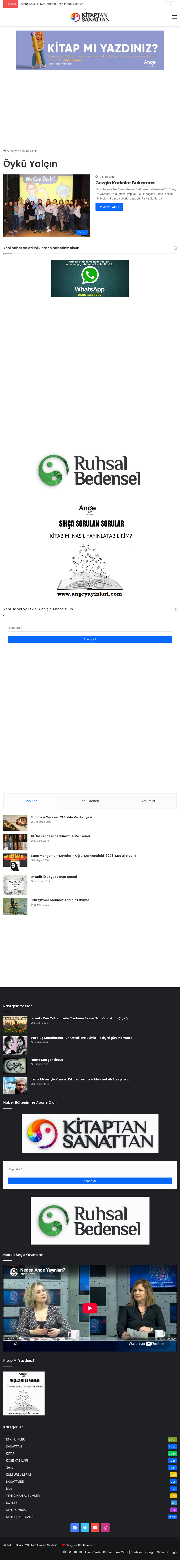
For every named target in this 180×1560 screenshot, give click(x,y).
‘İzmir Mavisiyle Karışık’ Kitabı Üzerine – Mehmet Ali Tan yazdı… (80, 1079)
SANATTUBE (15, 1481)
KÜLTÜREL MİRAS (19, 1474)
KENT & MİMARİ (17, 1509)
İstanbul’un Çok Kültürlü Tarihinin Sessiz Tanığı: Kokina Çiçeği (79, 1018)
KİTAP (10, 1453)
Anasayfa (12, 150)
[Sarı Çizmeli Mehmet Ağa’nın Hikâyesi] (15, 906)
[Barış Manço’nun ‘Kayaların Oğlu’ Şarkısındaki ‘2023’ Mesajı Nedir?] (15, 862)
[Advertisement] (90, 110)
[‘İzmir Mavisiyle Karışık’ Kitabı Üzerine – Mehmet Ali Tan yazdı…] (15, 1085)
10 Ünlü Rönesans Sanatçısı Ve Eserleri (61, 836)
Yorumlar (148, 801)
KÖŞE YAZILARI (17, 1460)
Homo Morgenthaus (47, 1060)
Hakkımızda (93, 1552)
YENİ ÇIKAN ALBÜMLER (23, 1495)
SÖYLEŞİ (12, 1502)
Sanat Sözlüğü (167, 1552)
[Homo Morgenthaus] (15, 1066)
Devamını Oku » (109, 206)
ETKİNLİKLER (15, 1439)
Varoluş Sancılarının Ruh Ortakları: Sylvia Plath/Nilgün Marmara (82, 1038)
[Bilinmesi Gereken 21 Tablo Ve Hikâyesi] (15, 823)
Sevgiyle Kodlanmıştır (80, 1545)
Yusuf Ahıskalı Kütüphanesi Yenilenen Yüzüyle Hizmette (58, 3)
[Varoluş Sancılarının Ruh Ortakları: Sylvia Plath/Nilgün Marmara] (15, 1045)
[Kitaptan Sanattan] (90, 17)
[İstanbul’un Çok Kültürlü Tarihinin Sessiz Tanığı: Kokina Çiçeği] (15, 1024)
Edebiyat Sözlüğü (143, 1552)
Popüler (31, 801)
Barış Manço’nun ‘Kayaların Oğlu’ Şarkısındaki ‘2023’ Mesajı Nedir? (84, 855)
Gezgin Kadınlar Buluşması (125, 183)
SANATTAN (14, 1446)
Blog (9, 1488)
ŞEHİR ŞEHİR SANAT (20, 1516)
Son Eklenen (89, 801)
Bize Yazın (121, 1552)
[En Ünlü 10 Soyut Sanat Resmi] (15, 885)
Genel (10, 1467)
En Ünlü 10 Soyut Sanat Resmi (54, 877)
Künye (107, 1552)
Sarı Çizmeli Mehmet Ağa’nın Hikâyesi (60, 900)
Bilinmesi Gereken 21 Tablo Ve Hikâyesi (61, 817)
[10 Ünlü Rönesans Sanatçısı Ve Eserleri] (15, 842)
